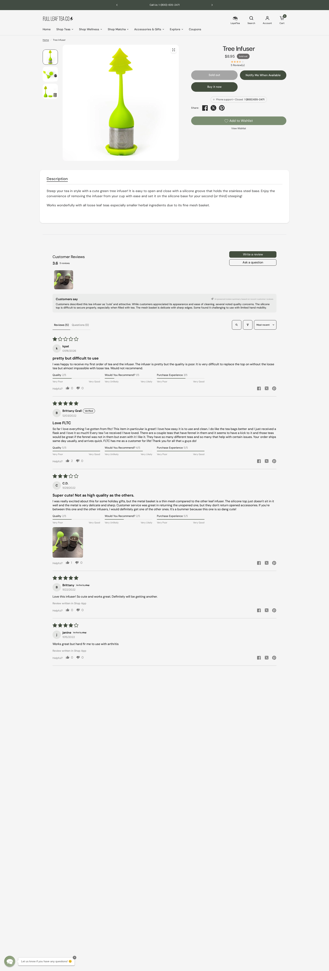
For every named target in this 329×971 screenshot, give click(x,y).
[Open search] (236, 325)
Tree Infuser (239, 48)
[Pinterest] (222, 108)
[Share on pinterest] (274, 388)
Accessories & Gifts (147, 29)
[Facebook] (205, 108)
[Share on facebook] (259, 389)
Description (57, 178)
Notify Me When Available (263, 75)
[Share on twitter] (266, 389)
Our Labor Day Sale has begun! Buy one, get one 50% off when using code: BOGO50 (164, 5)
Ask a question (253, 262)
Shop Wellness (89, 29)
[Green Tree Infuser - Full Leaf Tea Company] (173, 50)
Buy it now (214, 87)
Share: (195, 108)
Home (47, 29)
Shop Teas (63, 29)
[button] (68, 542)
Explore (175, 29)
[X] (213, 108)
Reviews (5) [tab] (61, 325)
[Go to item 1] (63, 279)
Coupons (195, 29)
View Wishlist (238, 128)
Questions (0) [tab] (80, 325)
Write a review (253, 254)
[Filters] (247, 325)
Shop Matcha (117, 29)
